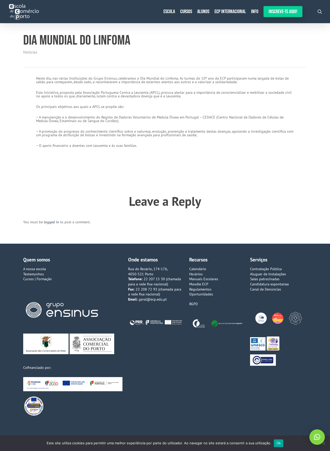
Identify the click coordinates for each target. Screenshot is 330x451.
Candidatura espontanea (269, 284)
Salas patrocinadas (264, 279)
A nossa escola (34, 269)
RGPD (193, 304)
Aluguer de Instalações (268, 274)
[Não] (323, 443)
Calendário (197, 269)
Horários (196, 274)
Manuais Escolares (203, 279)
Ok (278, 443)
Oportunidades (201, 294)
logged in (51, 222)
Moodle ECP (198, 284)
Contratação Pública (266, 269)
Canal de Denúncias (265, 289)
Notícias (30, 52)
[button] (317, 437)
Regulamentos (200, 289)
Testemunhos (33, 274)
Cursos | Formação (37, 279)
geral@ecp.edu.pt (153, 299)
